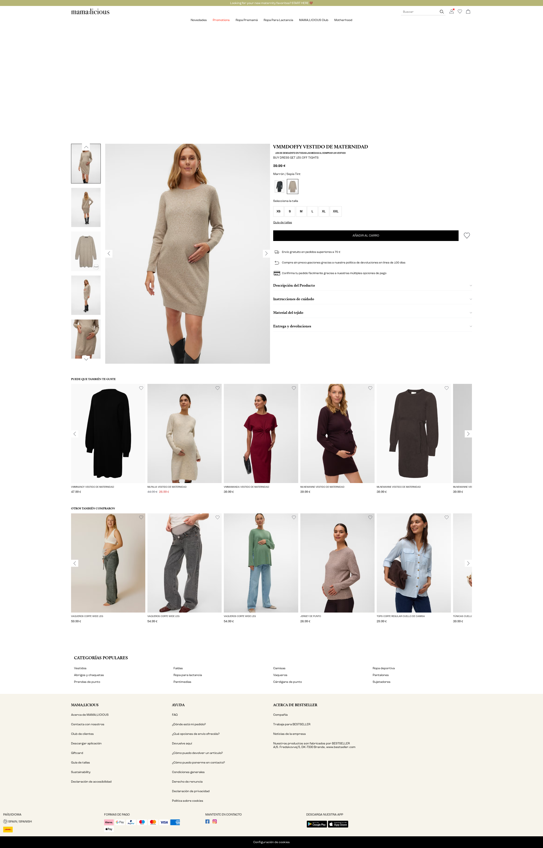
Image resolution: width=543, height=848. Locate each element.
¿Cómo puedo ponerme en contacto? (198, 762)
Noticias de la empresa (289, 734)
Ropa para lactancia (188, 675)
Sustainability (81, 772)
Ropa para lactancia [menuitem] (278, 20)
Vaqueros (280, 675)
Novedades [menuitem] (199, 20)
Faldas (178, 668)
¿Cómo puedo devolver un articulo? (197, 753)
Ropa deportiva (384, 668)
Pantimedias (182, 682)
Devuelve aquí (182, 743)
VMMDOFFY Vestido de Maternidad (320, 147)
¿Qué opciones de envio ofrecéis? (196, 734)
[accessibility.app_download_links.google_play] (316, 828)
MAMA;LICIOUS (84, 705)
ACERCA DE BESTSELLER (295, 705)
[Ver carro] (468, 11)
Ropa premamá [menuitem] (247, 20)
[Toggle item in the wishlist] (467, 235)
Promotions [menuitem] (221, 20)
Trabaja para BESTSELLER (291, 724)
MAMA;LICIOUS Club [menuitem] (313, 20)
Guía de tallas (80, 762)
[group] (108, 441)
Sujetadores (381, 682)
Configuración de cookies (271, 842)
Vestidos (80, 668)
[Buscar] (441, 11)
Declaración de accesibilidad (91, 781)
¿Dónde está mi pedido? (189, 724)
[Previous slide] (74, 433)
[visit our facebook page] (207, 822)
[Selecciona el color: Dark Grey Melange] (279, 186)
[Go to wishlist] (460, 12)
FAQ (175, 715)
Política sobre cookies (187, 801)
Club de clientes (82, 734)
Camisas (279, 668)
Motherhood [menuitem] (343, 20)
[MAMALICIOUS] (90, 13)
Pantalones (381, 675)
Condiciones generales (188, 772)
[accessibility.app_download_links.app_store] (338, 828)
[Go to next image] (86, 359)
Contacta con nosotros (87, 724)
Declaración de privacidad (191, 791)
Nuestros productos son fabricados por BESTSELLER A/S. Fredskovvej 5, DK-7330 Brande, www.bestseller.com (314, 745)
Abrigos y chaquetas (89, 675)
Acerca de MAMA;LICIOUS (90, 715)
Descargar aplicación (86, 743)
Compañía (280, 715)
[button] (278, 211)
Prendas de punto (87, 682)
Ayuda (178, 705)
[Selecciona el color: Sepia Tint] (292, 186)
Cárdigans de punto (287, 682)
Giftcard (77, 753)
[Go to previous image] (86, 147)
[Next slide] (468, 433)
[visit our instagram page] (215, 822)
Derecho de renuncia (187, 781)
